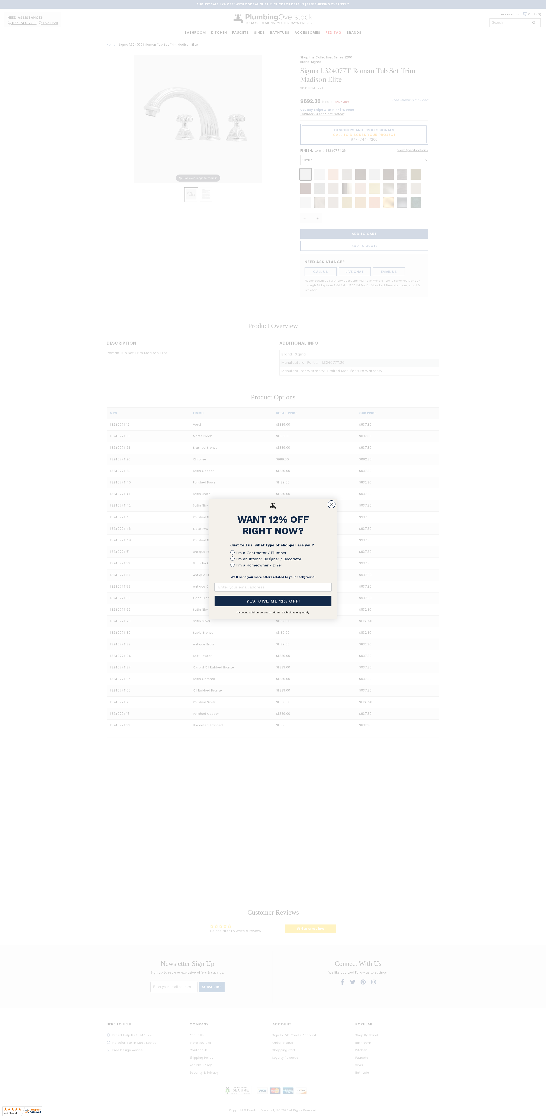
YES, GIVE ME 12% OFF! (273, 601)
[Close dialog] (331, 504)
